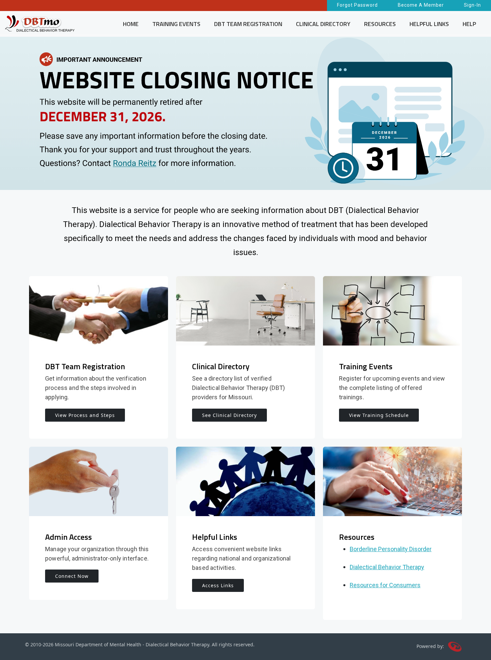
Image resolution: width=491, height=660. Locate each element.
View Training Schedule (379, 415)
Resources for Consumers (385, 585)
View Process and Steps (85, 415)
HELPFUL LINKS (429, 23)
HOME (131, 23)
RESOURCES (380, 23)
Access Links (218, 585)
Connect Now (72, 576)
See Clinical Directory (229, 415)
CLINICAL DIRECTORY (323, 23)
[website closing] (245, 113)
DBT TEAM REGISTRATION (248, 23)
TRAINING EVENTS (176, 23)
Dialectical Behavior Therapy (387, 567)
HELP (469, 23)
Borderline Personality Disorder (391, 549)
